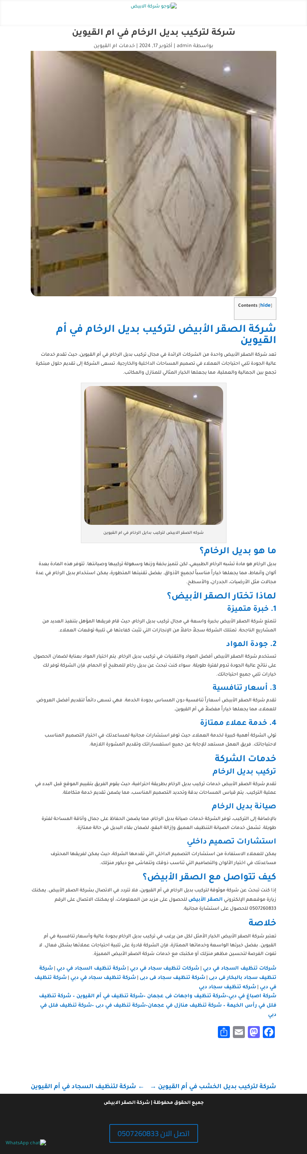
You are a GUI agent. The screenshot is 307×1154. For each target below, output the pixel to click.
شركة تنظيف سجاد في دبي (103, 978)
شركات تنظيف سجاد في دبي (164, 968)
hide (265, 306)
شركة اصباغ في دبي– (251, 996)
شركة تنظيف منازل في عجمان (185, 1005)
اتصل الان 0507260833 (154, 1133)
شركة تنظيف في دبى (120, 1005)
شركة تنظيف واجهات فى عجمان (186, 996)
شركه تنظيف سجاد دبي (227, 987)
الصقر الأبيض (205, 900)
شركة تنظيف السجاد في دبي (91, 968)
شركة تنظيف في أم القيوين (109, 996)
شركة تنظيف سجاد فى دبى (172, 978)
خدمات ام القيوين (114, 46)
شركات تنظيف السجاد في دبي (239, 968)
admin (184, 46)
